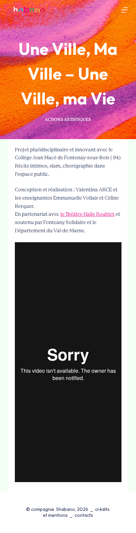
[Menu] (124, 10)
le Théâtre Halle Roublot (87, 214)
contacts (84, 515)
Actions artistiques (68, 119)
